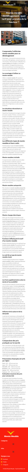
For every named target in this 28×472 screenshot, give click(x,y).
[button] (13, 444)
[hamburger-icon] (25, 3)
